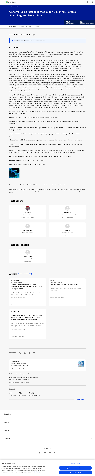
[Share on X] (20, 352)
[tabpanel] (47, 219)
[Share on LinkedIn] (25, 352)
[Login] (92, 2)
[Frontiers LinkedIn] (50, 452)
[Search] (88, 2)
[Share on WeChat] (34, 352)
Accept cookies (75, 472)
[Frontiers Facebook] (40, 452)
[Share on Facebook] (29, 352)
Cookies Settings (75, 463)
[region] (47, 468)
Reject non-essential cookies (75, 468)
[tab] (12, 26)
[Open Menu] (3, 2)
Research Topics (16, 7)
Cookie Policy (36, 472)
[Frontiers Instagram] (55, 452)
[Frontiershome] (11, 2)
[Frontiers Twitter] (45, 452)
